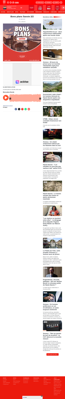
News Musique (16, 381)
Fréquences (6, 384)
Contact (5, 379)
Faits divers (30, 11)
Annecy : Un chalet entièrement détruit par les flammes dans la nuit (52, 143)
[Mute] (21, 8)
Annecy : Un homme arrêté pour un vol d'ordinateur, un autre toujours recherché (51, 306)
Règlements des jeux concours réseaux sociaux (58, 382)
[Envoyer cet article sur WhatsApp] (25, 109)
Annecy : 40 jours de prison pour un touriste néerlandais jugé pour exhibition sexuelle (51, 64)
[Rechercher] (61, 2)
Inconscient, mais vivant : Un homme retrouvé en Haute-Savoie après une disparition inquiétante (52, 96)
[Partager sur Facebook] (15, 109)
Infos (16, 11)
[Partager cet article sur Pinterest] (22, 109)
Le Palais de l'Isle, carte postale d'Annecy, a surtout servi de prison (51, 252)
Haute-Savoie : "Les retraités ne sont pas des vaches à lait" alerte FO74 (52, 166)
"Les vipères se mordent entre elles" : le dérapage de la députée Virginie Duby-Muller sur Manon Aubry (52, 221)
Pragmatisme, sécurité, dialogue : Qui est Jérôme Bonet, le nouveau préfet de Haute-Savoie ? (52, 282)
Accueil (3, 11)
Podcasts (46, 11)
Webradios (38, 11)
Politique (22, 11)
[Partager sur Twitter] (18, 109)
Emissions (25, 381)
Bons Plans (10, 11)
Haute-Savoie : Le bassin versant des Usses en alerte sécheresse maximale (52, 196)
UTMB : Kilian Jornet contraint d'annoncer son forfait (52, 120)
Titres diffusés (6, 382)
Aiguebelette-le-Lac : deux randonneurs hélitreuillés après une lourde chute (52, 33)
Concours (54, 11)
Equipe (4, 381)
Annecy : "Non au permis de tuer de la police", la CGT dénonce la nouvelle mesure (52, 336)
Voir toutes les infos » (52, 354)
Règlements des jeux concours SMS (57, 387)
